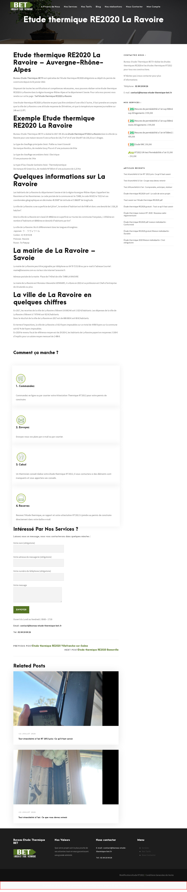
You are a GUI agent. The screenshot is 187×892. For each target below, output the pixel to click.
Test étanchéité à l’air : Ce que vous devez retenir (42, 817)
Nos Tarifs (86, 7)
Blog (98, 7)
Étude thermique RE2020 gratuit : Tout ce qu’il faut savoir (148, 206)
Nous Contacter (134, 7)
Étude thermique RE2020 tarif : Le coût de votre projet (147, 193)
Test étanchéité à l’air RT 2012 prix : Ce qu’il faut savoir (45, 739)
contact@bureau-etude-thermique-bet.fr (41, 625)
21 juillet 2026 (27, 733)
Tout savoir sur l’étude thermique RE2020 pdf (143, 200)
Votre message (20, 585)
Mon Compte (153, 7)
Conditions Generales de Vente (160, 875)
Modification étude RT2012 (131, 875)
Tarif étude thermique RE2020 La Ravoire (53, 96)
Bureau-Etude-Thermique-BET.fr (28, 78)
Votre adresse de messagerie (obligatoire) (32, 557)
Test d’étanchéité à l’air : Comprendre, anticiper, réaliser (148, 187)
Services (145, 848)
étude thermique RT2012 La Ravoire (84, 134)
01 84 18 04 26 (24, 632)
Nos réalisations (113, 7)
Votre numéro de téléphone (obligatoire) (32, 571)
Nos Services (70, 7)
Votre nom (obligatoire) (24, 543)
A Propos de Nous (50, 7)
